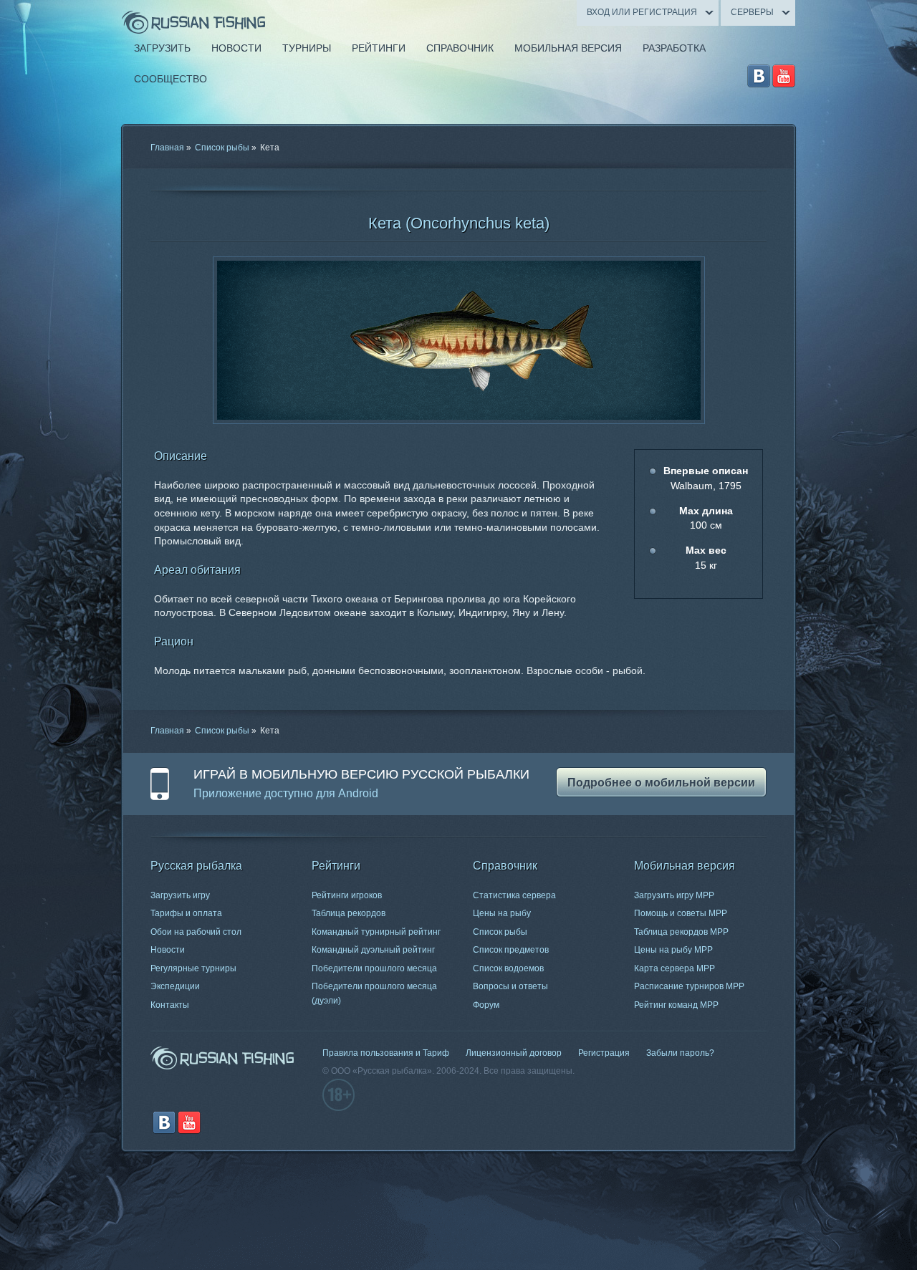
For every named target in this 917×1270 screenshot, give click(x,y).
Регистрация (604, 1053)
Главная (167, 148)
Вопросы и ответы (510, 986)
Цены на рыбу (502, 913)
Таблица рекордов (348, 913)
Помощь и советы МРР (680, 913)
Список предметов (511, 950)
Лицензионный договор (514, 1053)
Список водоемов (508, 968)
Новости (167, 950)
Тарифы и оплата (186, 913)
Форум (486, 1005)
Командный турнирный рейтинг (376, 932)
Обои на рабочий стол (195, 932)
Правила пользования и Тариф (385, 1053)
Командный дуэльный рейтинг (373, 950)
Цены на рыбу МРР (673, 950)
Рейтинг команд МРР (676, 1005)
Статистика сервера (514, 895)
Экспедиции (175, 986)
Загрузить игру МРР (674, 895)
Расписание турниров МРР (689, 986)
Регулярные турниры (193, 968)
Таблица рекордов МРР (681, 932)
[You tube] (783, 75)
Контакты (169, 1005)
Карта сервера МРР (674, 968)
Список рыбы (222, 148)
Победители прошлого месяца (374, 968)
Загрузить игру (180, 895)
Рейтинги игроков (347, 895)
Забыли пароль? (680, 1053)
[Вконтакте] (758, 75)
